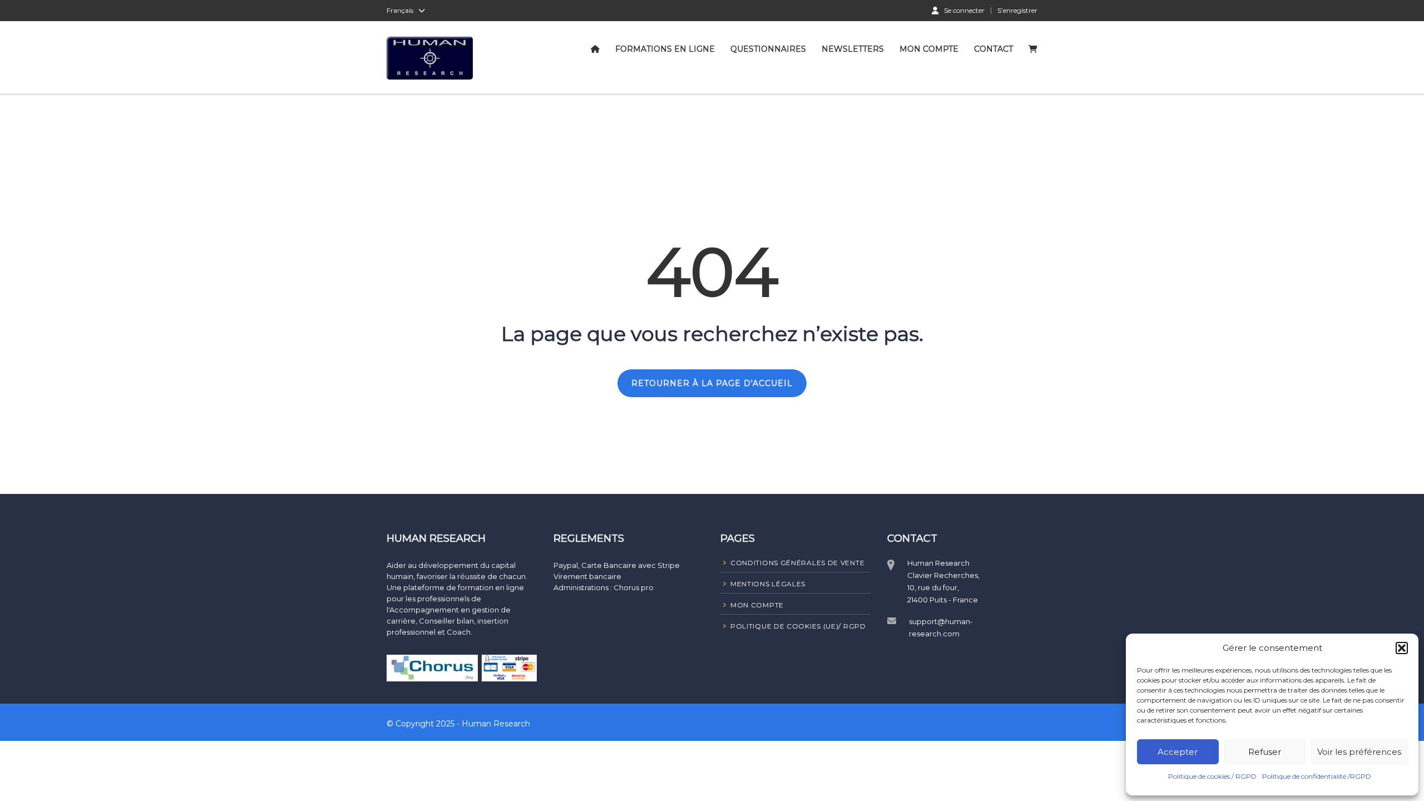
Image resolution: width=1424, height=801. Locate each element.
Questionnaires (768, 49)
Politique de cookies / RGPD (1212, 776)
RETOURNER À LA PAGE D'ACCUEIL (712, 383)
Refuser (1264, 751)
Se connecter (964, 10)
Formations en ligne (665, 49)
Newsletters (853, 49)
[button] (1401, 648)
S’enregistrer (1017, 10)
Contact (993, 49)
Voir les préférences (1359, 751)
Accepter (1178, 751)
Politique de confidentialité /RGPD (1316, 776)
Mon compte (928, 49)
